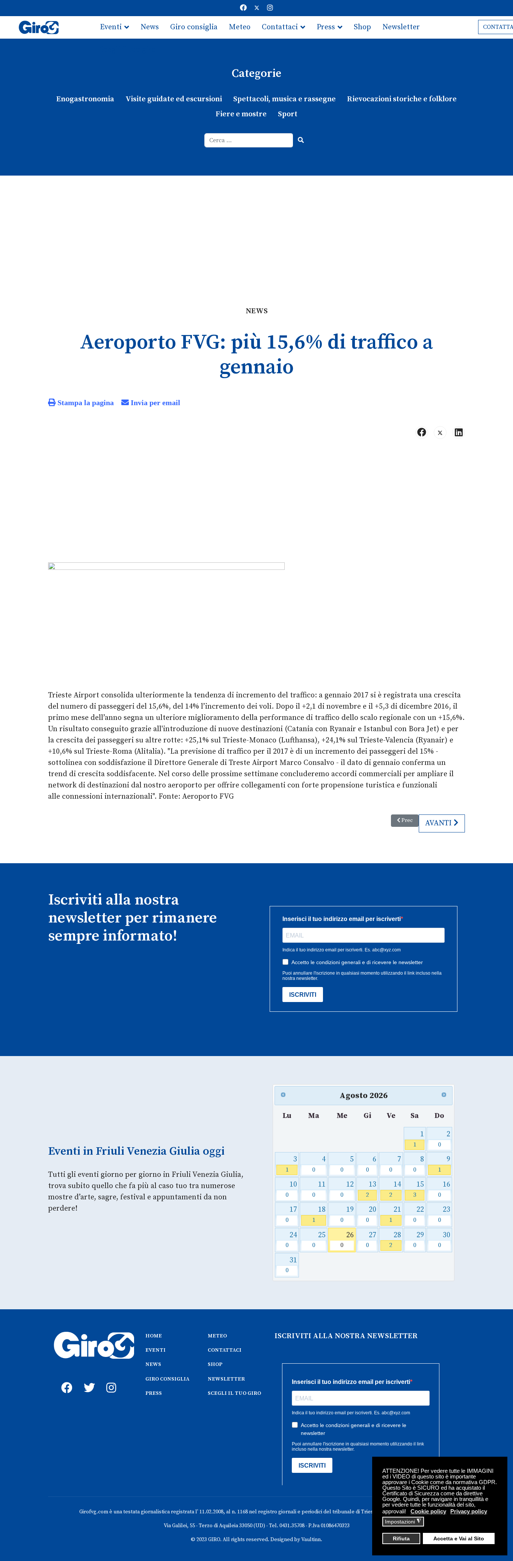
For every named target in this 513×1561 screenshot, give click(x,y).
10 (291, 1189)
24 (291, 1240)
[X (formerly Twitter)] (440, 432)
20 (371, 1214)
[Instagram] (270, 8)
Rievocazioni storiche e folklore (402, 99)
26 (347, 1240)
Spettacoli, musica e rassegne (284, 99)
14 (395, 1189)
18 (319, 1214)
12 (347, 1189)
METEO (217, 1336)
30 (444, 1240)
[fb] (65, 1379)
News (149, 27)
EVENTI (155, 1350)
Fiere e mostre (241, 114)
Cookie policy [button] (428, 1511)
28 (395, 1240)
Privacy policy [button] (468, 1511)
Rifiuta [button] (401, 1538)
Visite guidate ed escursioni (173, 99)
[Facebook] (243, 8)
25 (319, 1240)
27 (371, 1240)
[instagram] (110, 1379)
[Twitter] (257, 8)
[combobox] (248, 140)
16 (444, 1189)
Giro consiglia (193, 27)
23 (444, 1214)
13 (371, 1189)
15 (418, 1189)
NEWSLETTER (226, 1379)
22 (418, 1214)
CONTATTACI (224, 1350)
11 (319, 1189)
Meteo (239, 27)
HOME (153, 1336)
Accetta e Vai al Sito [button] (458, 1538)
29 (418, 1240)
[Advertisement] (256, 231)
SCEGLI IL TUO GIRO (234, 1393)
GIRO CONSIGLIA (167, 1379)
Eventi (111, 27)
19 (347, 1214)
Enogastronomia (85, 99)
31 (291, 1265)
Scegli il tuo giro (128, 49)
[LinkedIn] (458, 432)
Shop (362, 27)
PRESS (153, 1393)
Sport (287, 114)
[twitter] (87, 1379)
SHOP (215, 1364)
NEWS (153, 1364)
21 (395, 1214)
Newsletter (401, 27)
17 (291, 1214)
